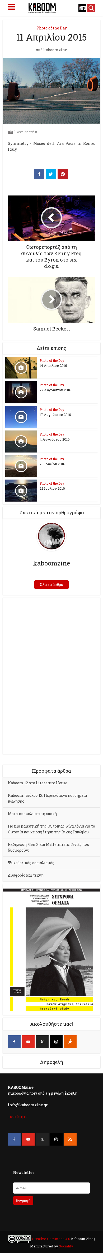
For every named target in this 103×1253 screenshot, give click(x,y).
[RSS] (70, 1139)
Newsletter (23, 1172)
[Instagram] (56, 1041)
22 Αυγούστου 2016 (55, 390)
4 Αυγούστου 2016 (55, 439)
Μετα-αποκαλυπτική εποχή (32, 813)
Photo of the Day (51, 28)
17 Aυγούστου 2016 (55, 414)
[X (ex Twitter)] (42, 1041)
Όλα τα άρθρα (51, 584)
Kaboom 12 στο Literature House (37, 782)
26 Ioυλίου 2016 (52, 464)
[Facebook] (14, 1041)
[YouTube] (28, 1041)
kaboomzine (55, 49)
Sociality (65, 1246)
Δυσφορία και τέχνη (26, 875)
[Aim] (70, 1041)
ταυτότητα (17, 1116)
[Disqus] (51, 675)
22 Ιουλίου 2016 (52, 488)
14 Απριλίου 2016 (53, 365)
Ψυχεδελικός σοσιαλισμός (31, 862)
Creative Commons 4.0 (51, 1238)
